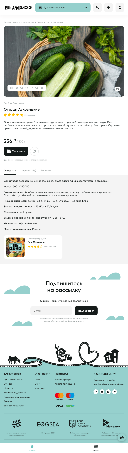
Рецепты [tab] (46, 170)
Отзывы (8, 384)
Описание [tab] (10, 170)
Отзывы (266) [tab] (28, 170)
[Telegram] (114, 391)
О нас (38, 379)
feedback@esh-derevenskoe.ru (109, 384)
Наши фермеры (63, 379)
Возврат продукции (14, 405)
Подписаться (86, 310)
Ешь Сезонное (15, 103)
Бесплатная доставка (15, 392)
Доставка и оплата (13, 379)
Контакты (40, 388)
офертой (49, 321)
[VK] (96, 391)
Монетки (8, 388)
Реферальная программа (17, 397)
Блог (37, 384)
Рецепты (8, 401)
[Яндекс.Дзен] (108, 391)
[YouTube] (102, 391)
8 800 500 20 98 (105, 374)
